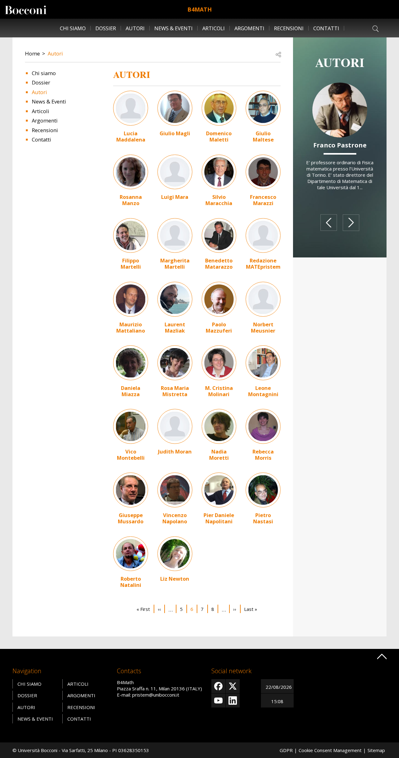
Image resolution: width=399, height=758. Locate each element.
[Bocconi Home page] (26, 9)
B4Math (199, 9)
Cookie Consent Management (330, 750)
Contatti (326, 28)
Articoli (213, 28)
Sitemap (376, 750)
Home (32, 53)
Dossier (105, 28)
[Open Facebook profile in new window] (218, 686)
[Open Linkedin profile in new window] (233, 700)
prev (328, 223)
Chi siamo (73, 28)
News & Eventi (173, 28)
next (350, 223)
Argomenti (249, 28)
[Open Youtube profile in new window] (218, 700)
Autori (135, 28)
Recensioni (289, 28)
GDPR (286, 750)
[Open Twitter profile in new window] (233, 686)
